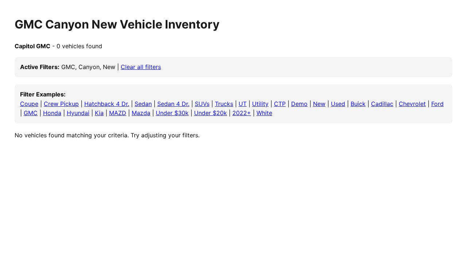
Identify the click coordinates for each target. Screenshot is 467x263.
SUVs (202, 103)
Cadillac (382, 103)
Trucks (224, 103)
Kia (99, 113)
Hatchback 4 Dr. (106, 103)
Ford (437, 103)
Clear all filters (141, 66)
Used (338, 103)
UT (243, 103)
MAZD (117, 113)
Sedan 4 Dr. (173, 103)
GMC (31, 113)
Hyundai (78, 113)
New (319, 103)
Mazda (141, 113)
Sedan (143, 103)
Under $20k (210, 113)
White (264, 113)
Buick (358, 103)
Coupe (29, 103)
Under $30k (172, 113)
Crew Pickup (61, 103)
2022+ (241, 113)
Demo (299, 103)
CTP (280, 103)
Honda (52, 113)
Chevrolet (412, 103)
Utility (260, 103)
